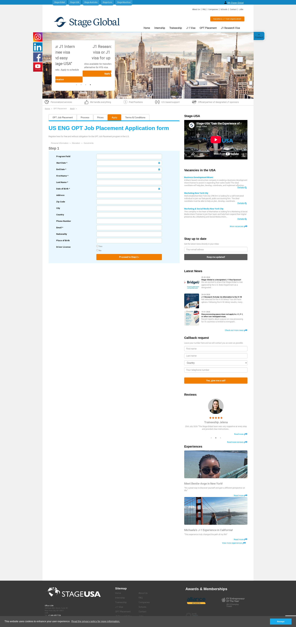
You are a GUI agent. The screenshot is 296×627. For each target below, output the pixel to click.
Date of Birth (63, 189)
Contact (233, 9)
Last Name (62, 182)
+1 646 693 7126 (54, 615)
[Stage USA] (87, 22)
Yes (100, 246)
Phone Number (63, 221)
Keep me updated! (216, 257)
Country (60, 214)
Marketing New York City (196, 193)
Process (85, 117)
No (99, 251)
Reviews (190, 394)
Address (60, 195)
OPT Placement (208, 27)
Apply (72, 109)
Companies (213, 9)
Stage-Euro (107, 2)
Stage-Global (59, 2)
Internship (159, 27)
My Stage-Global (236, 3)
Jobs (241, 9)
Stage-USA (74, 2)
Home (147, 27)
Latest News (193, 271)
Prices (100, 117)
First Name (62, 176)
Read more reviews (235, 442)
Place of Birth (63, 240)
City (58, 208)
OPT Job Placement (63, 117)
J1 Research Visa (230, 27)
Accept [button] (280, 621)
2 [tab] (81, 84)
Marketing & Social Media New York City (203, 209)
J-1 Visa (190, 27)
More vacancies (237, 226)
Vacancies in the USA (200, 170)
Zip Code (60, 202)
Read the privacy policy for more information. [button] (95, 621)
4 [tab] (90, 84)
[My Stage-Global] (225, 2)
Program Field (63, 156)
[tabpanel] (83, 60)
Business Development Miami (198, 177)
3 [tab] (85, 84)
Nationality (61, 234)
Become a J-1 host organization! (227, 19)
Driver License (63, 247)
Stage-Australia (90, 2)
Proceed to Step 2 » (129, 257)
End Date (61, 169)
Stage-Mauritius (124, 2)
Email (59, 227)
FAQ (204, 9)
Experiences (193, 446)
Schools (223, 9)
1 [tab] (76, 84)
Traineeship (175, 27)
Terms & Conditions (135, 117)
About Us (196, 9)
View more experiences (232, 543)
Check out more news (234, 330)
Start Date (61, 163)
